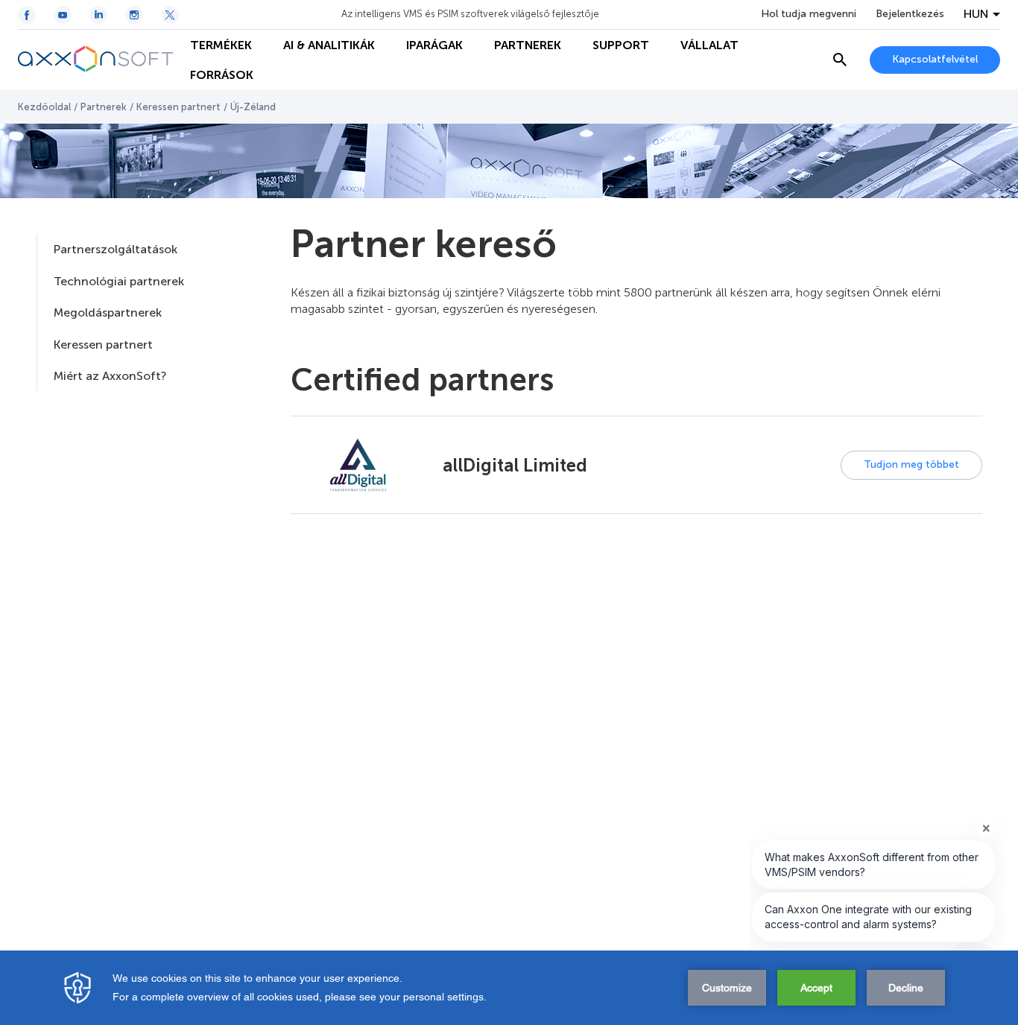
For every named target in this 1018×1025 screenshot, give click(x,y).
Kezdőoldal (44, 106)
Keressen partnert (178, 106)
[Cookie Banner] (509, 988)
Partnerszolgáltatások (115, 249)
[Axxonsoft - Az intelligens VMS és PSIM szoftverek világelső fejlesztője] (96, 59)
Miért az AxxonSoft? (110, 376)
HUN (976, 14)
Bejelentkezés (910, 14)
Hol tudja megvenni (808, 14)
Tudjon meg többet (911, 464)
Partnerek (103, 106)
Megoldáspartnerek (108, 312)
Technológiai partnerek (119, 281)
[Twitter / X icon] (170, 15)
